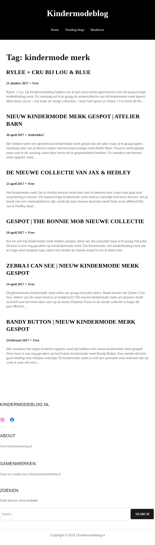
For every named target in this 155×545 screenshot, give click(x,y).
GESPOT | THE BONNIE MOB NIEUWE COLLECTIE (75, 221)
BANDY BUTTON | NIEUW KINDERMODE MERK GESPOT (70, 325)
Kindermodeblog (77, 13)
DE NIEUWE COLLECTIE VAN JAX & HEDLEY (68, 172)
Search (142, 514)
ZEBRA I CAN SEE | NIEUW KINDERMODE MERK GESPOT (72, 269)
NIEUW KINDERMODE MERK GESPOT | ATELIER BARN (73, 120)
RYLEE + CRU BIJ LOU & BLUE (48, 72)
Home (55, 29)
